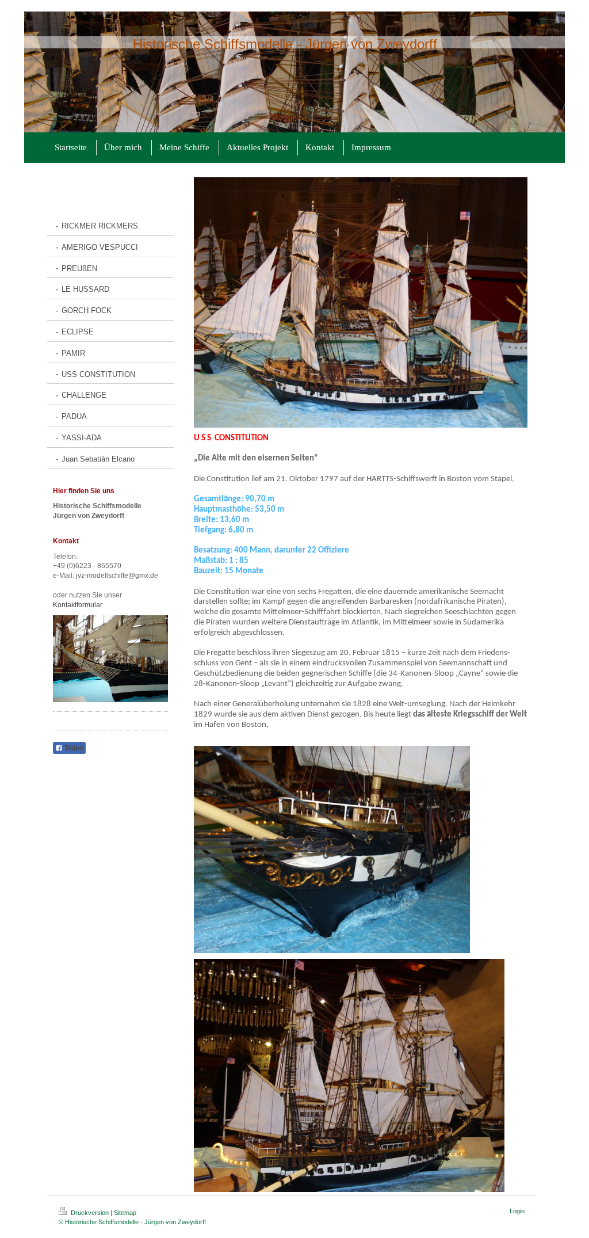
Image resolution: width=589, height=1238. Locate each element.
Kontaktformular (77, 605)
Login (517, 1210)
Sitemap (125, 1212)
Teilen (73, 748)
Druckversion (89, 1212)
